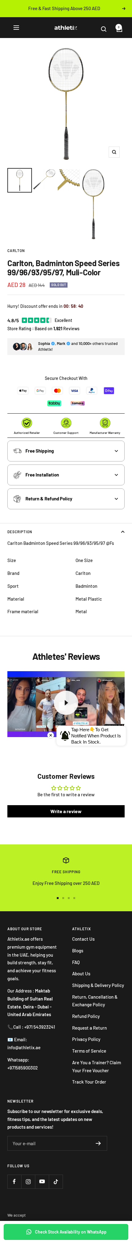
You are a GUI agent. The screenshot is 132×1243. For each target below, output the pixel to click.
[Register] (98, 1143)
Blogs (77, 950)
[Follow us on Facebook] (14, 1181)
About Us (81, 973)
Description (19, 532)
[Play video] (66, 703)
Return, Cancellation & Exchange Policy (95, 1001)
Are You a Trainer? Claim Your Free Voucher (96, 1066)
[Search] (107, 29)
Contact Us (83, 939)
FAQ (76, 962)
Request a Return (89, 1028)
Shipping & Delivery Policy (98, 985)
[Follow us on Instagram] (28, 1181)
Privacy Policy (86, 1039)
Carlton (16, 250)
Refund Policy (86, 1016)
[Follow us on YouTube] (42, 1181)
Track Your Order (89, 1081)
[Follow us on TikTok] (56, 1181)
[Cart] (117, 29)
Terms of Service (89, 1051)
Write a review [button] (66, 811)
